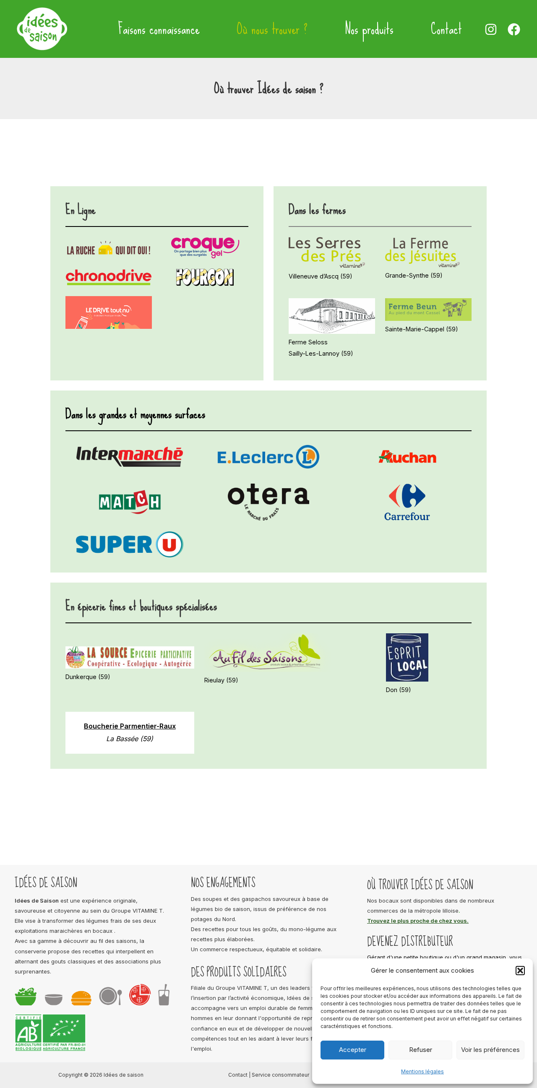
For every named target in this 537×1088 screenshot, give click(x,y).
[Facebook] (514, 29)
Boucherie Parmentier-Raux (130, 726)
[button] (520, 970)
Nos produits (369, 29)
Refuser (420, 1050)
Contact (446, 29)
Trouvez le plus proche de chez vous (417, 920)
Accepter (352, 1050)
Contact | (240, 1075)
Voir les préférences (490, 1050)
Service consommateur (280, 1075)
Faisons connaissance (159, 29)
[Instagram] (491, 29)
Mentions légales (422, 1071)
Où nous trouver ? (272, 29)
